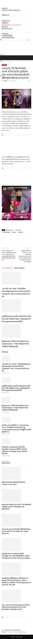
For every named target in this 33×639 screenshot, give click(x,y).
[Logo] (13, 61)
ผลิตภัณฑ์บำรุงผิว (6, 232)
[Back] (2, 6)
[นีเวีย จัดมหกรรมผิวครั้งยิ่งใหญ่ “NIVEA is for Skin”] (16, 473)
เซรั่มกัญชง (20, 232)
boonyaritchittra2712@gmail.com (16, 632)
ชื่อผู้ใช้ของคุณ (5, 15)
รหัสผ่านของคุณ (6, 21)
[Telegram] (17, 240)
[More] (29, 240)
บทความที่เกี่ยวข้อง (7, 268)
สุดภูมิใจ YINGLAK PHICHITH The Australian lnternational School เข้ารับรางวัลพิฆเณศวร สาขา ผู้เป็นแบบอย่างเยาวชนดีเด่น (24, 256)
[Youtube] (5, 5)
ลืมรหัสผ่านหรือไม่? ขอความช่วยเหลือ (11, 25)
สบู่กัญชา (14, 232)
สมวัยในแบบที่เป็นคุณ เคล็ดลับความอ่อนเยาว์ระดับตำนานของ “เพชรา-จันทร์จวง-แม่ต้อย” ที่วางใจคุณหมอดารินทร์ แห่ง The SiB (16, 581)
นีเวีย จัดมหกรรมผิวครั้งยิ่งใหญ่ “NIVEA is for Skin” (13, 483)
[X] (4, 5)
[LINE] (21, 240)
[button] (3, 57)
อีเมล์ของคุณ (5, 33)
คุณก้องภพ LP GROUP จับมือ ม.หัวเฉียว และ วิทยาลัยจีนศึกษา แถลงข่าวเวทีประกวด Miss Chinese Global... (16, 555)
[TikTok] (3, 5)
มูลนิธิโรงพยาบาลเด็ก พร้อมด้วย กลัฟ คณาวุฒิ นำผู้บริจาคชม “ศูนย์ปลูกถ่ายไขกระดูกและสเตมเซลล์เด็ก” (16, 319)
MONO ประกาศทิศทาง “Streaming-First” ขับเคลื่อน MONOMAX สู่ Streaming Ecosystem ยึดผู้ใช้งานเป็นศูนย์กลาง (16, 428)
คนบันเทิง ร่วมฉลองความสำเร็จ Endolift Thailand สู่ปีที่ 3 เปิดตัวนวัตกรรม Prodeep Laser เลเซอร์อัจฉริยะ (14, 450)
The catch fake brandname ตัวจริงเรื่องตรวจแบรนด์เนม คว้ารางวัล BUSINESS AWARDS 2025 (16, 607)
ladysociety (18, 230)
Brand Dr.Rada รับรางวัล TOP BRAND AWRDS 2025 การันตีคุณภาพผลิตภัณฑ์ (16, 506)
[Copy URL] (25, 240)
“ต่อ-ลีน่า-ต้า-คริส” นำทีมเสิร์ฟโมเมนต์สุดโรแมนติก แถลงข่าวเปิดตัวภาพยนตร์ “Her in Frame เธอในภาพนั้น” (16, 292)
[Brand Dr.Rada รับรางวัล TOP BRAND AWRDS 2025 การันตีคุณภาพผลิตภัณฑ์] (16, 495)
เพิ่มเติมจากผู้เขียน (19, 268)
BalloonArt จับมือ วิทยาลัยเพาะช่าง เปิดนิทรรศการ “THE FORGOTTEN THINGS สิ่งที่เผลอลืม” (15, 344)
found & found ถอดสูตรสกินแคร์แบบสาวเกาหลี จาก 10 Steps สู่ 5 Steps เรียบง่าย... (16, 531)
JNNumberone (9, 230)
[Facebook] (2, 5)
